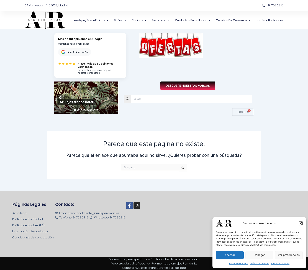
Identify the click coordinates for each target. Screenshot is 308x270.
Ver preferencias (289, 255)
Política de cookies (238, 263)
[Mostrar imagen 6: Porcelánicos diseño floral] (91, 110)
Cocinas (137, 20)
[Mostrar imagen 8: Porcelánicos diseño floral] (97, 110)
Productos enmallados (191, 20)
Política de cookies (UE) (28, 225)
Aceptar (230, 255)
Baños (118, 20)
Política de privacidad (27, 219)
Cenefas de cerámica (231, 20)
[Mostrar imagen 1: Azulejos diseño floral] (75, 110)
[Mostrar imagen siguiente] (112, 97)
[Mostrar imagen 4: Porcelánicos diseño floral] (85, 110)
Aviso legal (19, 213)
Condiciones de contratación (33, 237)
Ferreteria (159, 20)
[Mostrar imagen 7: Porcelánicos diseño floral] (94, 110)
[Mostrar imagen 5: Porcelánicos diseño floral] (88, 110)
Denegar (259, 255)
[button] (301, 223)
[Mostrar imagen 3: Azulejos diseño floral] (81, 110)
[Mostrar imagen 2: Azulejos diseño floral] (78, 110)
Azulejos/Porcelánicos (89, 20)
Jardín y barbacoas (269, 20)
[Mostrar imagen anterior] (60, 97)
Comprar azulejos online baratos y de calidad (154, 268)
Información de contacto (30, 231)
